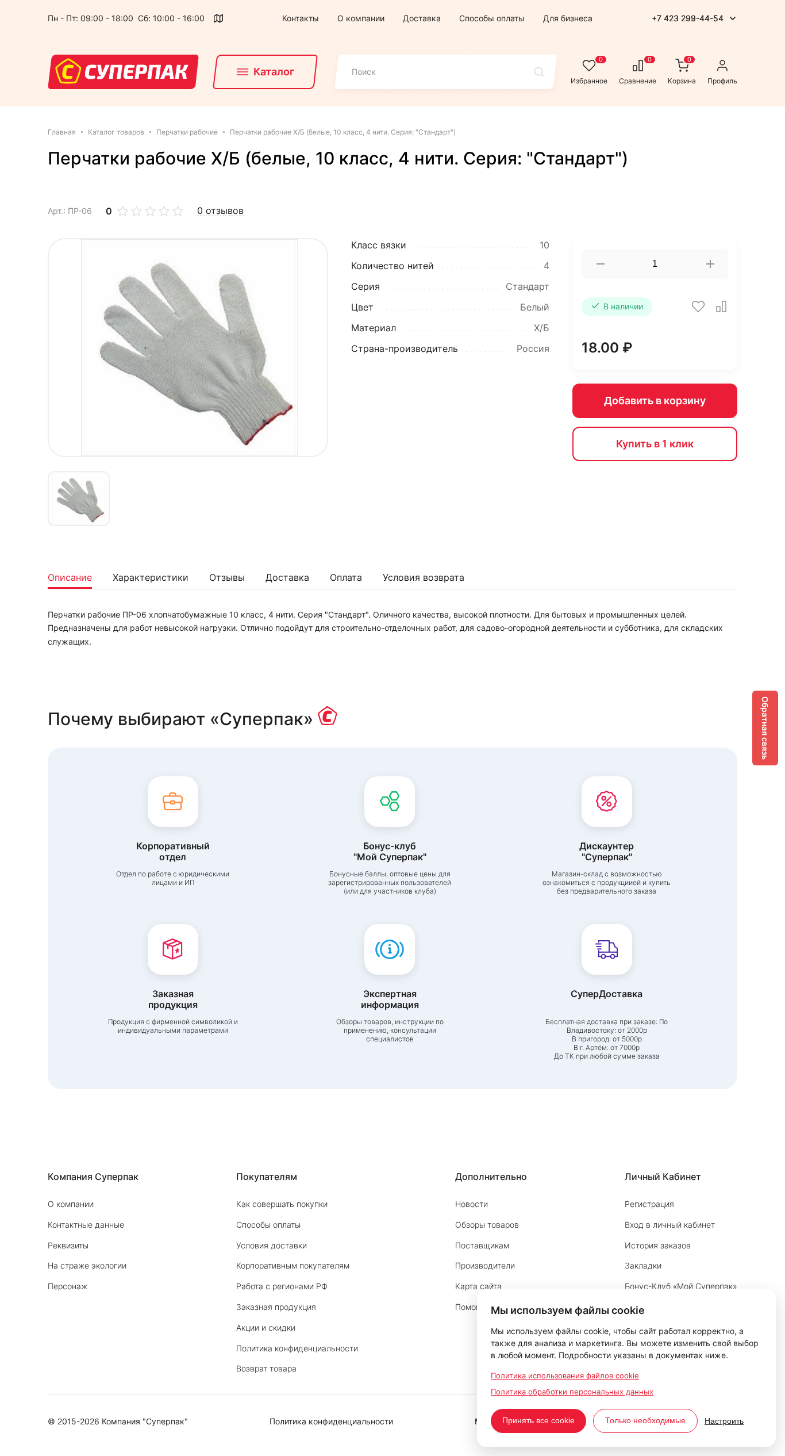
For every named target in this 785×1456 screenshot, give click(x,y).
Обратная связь (765, 728)
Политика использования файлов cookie (565, 1375)
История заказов (658, 1245)
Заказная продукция (276, 1307)
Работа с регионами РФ (282, 1286)
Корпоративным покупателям (292, 1265)
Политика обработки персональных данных (572, 1391)
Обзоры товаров (487, 1224)
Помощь (471, 1307)
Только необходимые (645, 1420)
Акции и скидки (265, 1327)
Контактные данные (86, 1224)
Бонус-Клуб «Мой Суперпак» (681, 1286)
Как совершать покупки (282, 1204)
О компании (360, 18)
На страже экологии (87, 1265)
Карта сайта (478, 1286)
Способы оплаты (492, 18)
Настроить (724, 1421)
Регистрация (649, 1204)
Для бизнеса (567, 18)
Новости (471, 1204)
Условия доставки (271, 1245)
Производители (485, 1265)
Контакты (300, 18)
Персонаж (67, 1286)
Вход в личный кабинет (670, 1224)
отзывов (220, 210)
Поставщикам (482, 1245)
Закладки (643, 1265)
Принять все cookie (538, 1420)
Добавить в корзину (655, 400)
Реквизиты (68, 1245)
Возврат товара (266, 1368)
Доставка (422, 18)
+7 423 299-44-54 (688, 18)
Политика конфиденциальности (297, 1348)
